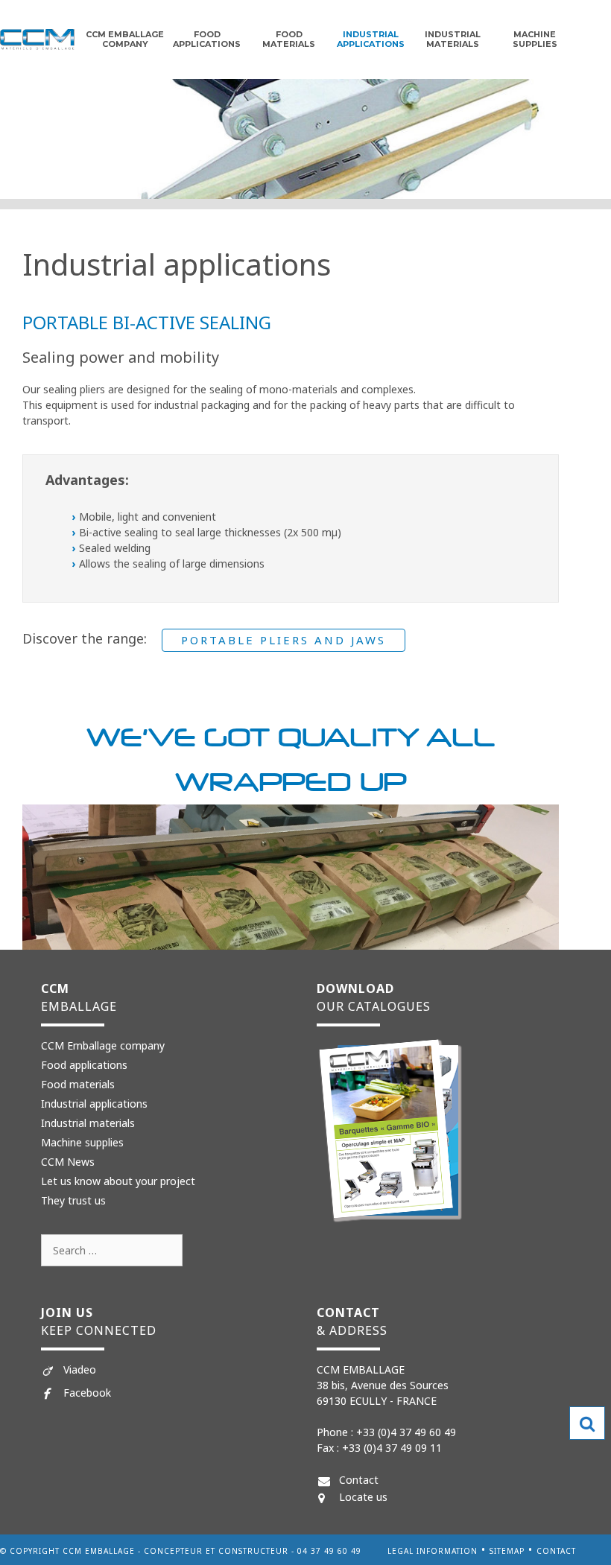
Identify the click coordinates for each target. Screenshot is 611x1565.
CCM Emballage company (125, 39)
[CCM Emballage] (37, 38)
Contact (359, 1480)
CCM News (68, 1162)
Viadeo (79, 1369)
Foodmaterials (288, 39)
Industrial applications (371, 39)
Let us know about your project (118, 1181)
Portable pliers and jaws (283, 639)
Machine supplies (535, 39)
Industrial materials (453, 39)
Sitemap (507, 1551)
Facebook (87, 1392)
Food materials (78, 1084)
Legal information (432, 1551)
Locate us (363, 1497)
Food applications (207, 39)
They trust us (73, 1200)
